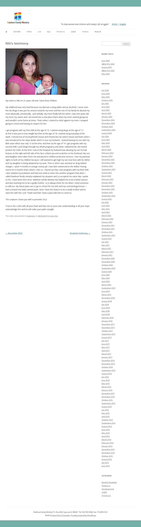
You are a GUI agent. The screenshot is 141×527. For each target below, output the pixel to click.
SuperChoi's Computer (61, 515)
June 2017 (106, 344)
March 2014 (106, 439)
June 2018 (106, 308)
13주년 (29, 31)
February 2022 (107, 219)
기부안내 (85, 31)
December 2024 (108, 120)
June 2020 (106, 275)
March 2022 (106, 215)
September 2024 (108, 130)
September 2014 (108, 423)
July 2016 (105, 377)
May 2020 (105, 278)
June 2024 (106, 140)
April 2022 (106, 212)
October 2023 (107, 166)
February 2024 (107, 153)
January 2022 (107, 222)
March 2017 (106, 354)
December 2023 (108, 159)
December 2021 (108, 225)
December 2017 (108, 324)
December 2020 (108, 258)
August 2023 (107, 172)
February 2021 (107, 252)
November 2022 (108, 189)
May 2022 (105, 209)
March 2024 (106, 149)
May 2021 (105, 245)
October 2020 (107, 265)
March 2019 (106, 294)
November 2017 (108, 327)
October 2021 (107, 232)
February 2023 (107, 179)
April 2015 (106, 416)
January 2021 (107, 255)
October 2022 (107, 192)
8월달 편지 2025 (108, 70)
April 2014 (106, 436)
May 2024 (105, 143)
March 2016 (106, 387)
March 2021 (106, 248)
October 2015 (107, 400)
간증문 (73, 31)
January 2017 (107, 357)
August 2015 (107, 406)
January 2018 (107, 321)
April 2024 (106, 146)
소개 (39, 31)
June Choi (54, 216)
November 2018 (108, 298)
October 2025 (107, 100)
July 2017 (105, 340)
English (123, 24)
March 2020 (106, 284)
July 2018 (105, 304)
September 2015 (108, 403)
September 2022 (108, 196)
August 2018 (107, 301)
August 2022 (107, 199)
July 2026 (105, 90)
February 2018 (107, 317)
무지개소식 (60, 31)
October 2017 (107, 331)
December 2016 (108, 360)
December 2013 (108, 449)
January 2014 (107, 446)
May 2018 (105, 311)
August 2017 (107, 337)
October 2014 (107, 420)
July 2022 (105, 202)
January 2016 (107, 390)
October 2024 (107, 126)
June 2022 (106, 205)
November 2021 (108, 228)
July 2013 (105, 462)
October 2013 (107, 456)
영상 (48, 31)
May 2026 (105, 74)
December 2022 (108, 186)
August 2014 (107, 426)
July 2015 (105, 410)
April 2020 (106, 281)
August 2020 (107, 271)
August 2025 (107, 67)
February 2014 (107, 443)
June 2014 (106, 429)
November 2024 (108, 123)
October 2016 (107, 367)
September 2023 (108, 169)
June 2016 (106, 380)
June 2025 (106, 107)
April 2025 (106, 110)
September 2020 (108, 268)
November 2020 (108, 261)
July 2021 (105, 242)
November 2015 (108, 396)
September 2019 (108, 288)
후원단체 (97, 31)
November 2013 (108, 452)
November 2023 (108, 163)
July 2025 (105, 103)
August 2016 (107, 373)
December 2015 (108, 393)
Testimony (30, 216)
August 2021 (107, 238)
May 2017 (105, 347)
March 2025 (106, 113)
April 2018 (106, 314)
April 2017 (106, 350)
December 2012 (14, 233)
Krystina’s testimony (80, 233)
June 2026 (106, 60)
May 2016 (105, 383)
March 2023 (106, 176)
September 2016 (108, 370)
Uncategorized (108, 489)
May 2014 (105, 433)
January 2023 (107, 182)
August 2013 (107, 459)
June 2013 (106, 466)
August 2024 (107, 133)
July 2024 (105, 136)
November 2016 (108, 364)
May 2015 (105, 413)
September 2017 (108, 334)
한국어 (115, 24)
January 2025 (107, 116)
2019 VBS (16, 31)
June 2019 (106, 291)
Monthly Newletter (109, 482)
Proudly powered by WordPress (83, 515)
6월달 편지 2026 (108, 64)
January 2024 (107, 156)
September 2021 (108, 235)
